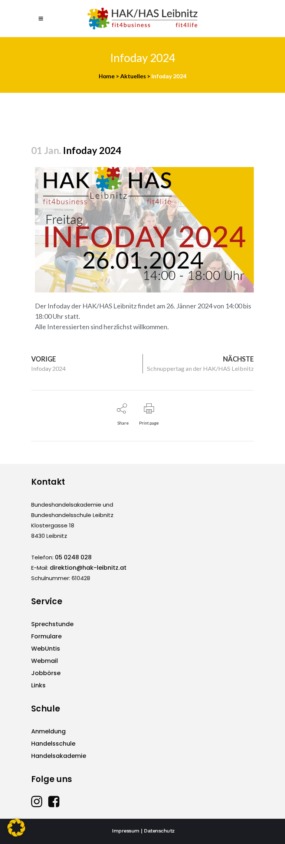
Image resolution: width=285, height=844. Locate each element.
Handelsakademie (58, 756)
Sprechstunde (52, 624)
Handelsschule (53, 743)
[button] (16, 827)
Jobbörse (45, 673)
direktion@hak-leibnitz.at (88, 567)
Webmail (44, 661)
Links (38, 685)
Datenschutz (159, 831)
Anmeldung (48, 731)
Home (107, 76)
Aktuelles (133, 76)
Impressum (126, 831)
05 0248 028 (73, 557)
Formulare (46, 636)
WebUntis (45, 648)
